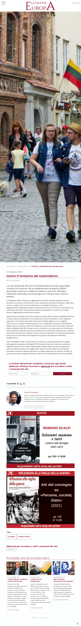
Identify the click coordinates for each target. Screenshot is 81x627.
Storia (27, 266)
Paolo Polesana (13, 280)
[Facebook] (17, 383)
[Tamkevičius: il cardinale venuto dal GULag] (17, 568)
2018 (22, 266)
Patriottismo (24, 537)
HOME (8, 266)
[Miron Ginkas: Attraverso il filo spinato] (63, 568)
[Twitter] (21, 383)
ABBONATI (11, 549)
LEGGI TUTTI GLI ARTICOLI (34, 406)
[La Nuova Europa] (40, 6)
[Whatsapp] (24, 383)
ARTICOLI (15, 266)
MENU (3, 4)
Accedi (62, 373)
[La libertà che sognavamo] (40, 568)
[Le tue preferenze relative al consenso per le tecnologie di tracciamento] (77, 623)
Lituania (11, 537)
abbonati (45, 366)
